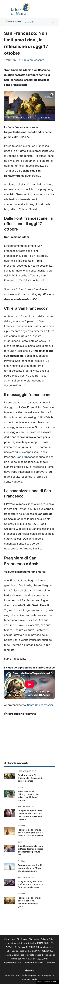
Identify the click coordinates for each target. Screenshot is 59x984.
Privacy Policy (48, 939)
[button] (52, 22)
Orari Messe (14, 21)
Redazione (9, 939)
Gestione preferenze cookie (47, 981)
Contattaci (50, 962)
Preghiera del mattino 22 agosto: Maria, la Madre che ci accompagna (30, 868)
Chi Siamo (22, 939)
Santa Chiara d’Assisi (40, 705)
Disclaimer (34, 939)
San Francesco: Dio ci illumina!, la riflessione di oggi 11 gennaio (30, 778)
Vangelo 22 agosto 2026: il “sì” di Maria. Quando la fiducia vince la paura (30, 884)
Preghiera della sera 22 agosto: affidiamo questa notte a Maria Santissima (30, 833)
